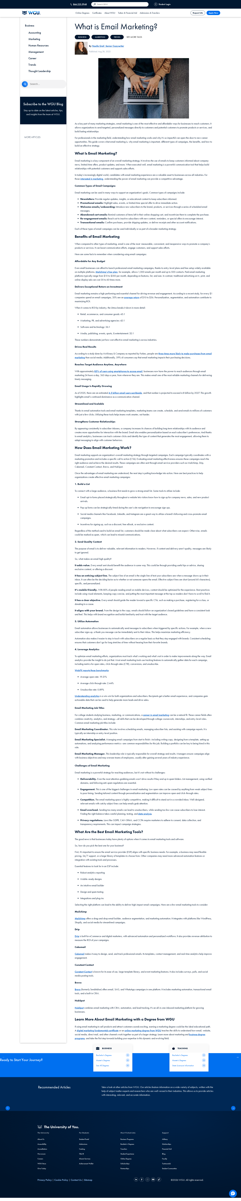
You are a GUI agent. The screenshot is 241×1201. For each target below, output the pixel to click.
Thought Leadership (39, 71)
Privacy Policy (45, 1179)
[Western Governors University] (31, 13)
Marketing (34, 39)
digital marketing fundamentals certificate (98, 1030)
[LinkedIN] (136, 1179)
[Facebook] (142, 1179)
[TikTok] (158, 1179)
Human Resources (38, 45)
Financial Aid (167, 1149)
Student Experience (127, 1154)
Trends (32, 64)
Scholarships (125, 1163)
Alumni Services (84, 1159)
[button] (237, 1057)
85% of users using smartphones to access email (118, 371)
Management (36, 52)
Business (82, 37)
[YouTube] (153, 1179)
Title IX (81, 1154)
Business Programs (127, 1139)
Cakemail (79, 953)
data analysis (145, 813)
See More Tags (134, 37)
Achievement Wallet (86, 1163)
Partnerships (124, 1168)
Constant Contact (83, 971)
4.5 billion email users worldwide (125, 392)
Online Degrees (126, 1159)
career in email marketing (156, 715)
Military (165, 1139)
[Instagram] (147, 1179)
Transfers (123, 1149)
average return (131, 297)
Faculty (164, 1159)
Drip (77, 936)
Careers (40, 1159)
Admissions (83, 1144)
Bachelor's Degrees (127, 1144)
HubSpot (79, 1007)
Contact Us (76, 1179)
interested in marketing (91, 178)
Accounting (34, 32)
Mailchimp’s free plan (107, 271)
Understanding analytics (87, 696)
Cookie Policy (61, 1179)
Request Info (198, 13)
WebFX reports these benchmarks (92, 670)
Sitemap (88, 1179)
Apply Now (213, 13)
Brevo (78, 989)
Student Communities (169, 1168)
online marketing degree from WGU (143, 1030)
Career (32, 58)
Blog (163, 1154)
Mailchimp (80, 918)
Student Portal (84, 1139)
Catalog (82, 1149)
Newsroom (41, 1154)
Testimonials (166, 1163)
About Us (41, 1139)
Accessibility (42, 1144)
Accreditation (42, 1149)
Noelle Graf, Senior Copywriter (108, 46)
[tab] (82, 13)
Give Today (42, 1168)
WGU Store (42, 1163)
